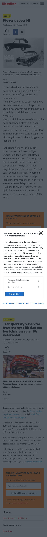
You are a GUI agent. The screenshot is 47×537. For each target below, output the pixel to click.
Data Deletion (8, 303)
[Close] (41, 233)
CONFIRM (14, 294)
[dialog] (23, 268)
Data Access (23, 303)
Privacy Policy (38, 303)
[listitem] (23, 281)
